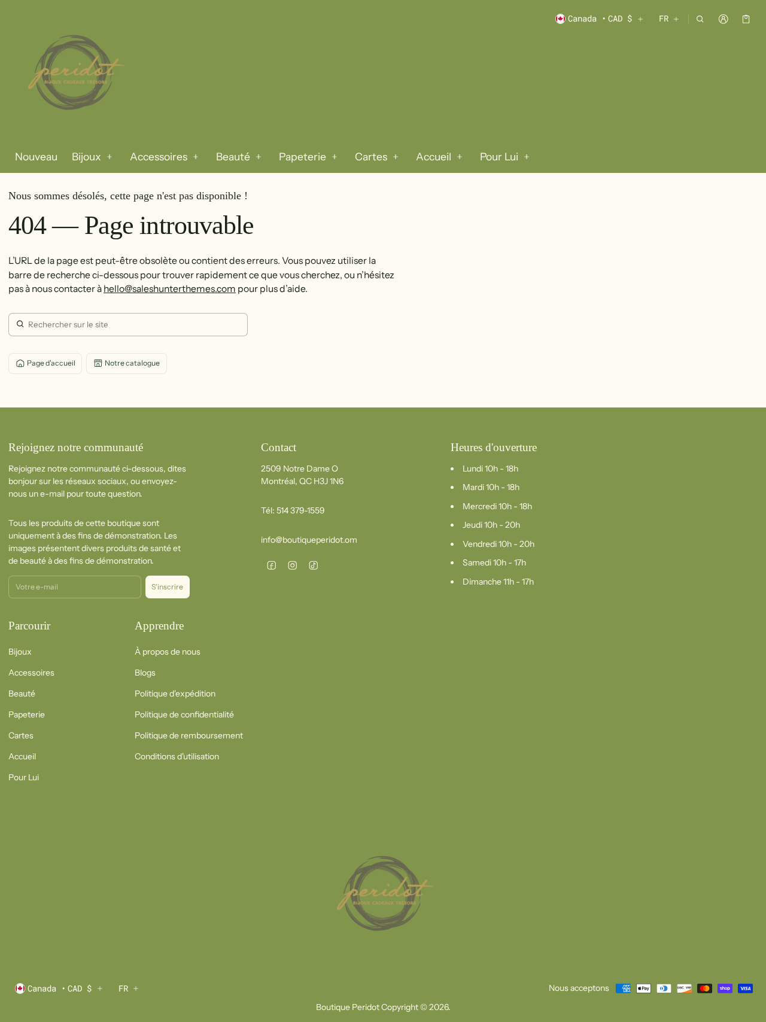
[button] (700, 18)
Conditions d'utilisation (177, 756)
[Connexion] (723, 18)
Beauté (21, 693)
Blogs (145, 672)
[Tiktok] (313, 565)
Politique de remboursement (189, 735)
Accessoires (31, 672)
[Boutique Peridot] (74, 74)
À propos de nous (167, 651)
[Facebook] (271, 565)
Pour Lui (23, 777)
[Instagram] (292, 565)
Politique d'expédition (175, 693)
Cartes (21, 735)
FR (663, 18)
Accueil (22, 756)
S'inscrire (167, 586)
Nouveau (36, 156)
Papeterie (26, 714)
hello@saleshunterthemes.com (170, 288)
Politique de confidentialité (184, 714)
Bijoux (20, 651)
